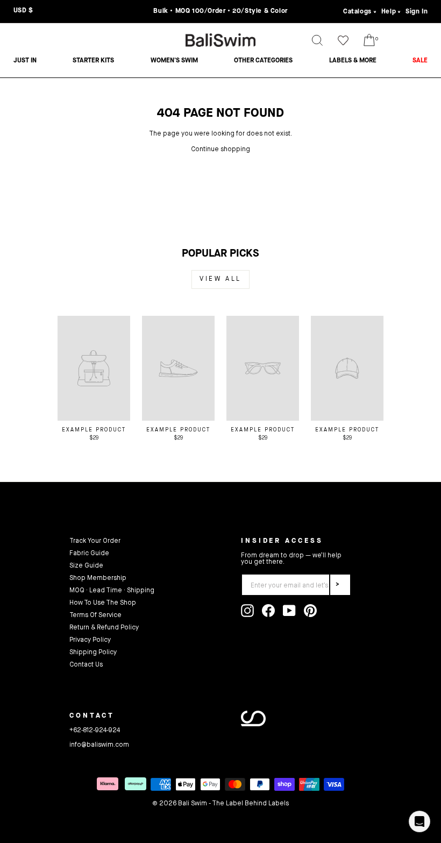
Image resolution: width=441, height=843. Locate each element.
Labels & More (352, 61)
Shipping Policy (93, 652)
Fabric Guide (89, 553)
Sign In (417, 12)
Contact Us (86, 665)
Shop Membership (97, 578)
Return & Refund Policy (104, 628)
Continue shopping (220, 149)
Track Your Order (94, 541)
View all (220, 279)
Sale (420, 61)
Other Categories (263, 61)
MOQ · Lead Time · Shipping (111, 590)
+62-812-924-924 (94, 730)
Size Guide (86, 566)
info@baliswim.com (99, 745)
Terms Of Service (95, 615)
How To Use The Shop (102, 603)
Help (388, 12)
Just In (25, 61)
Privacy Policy (90, 640)
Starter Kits (93, 61)
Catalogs (357, 12)
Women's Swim (174, 61)
